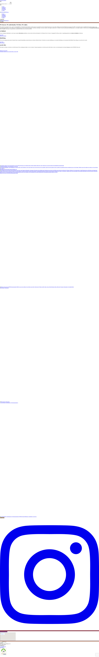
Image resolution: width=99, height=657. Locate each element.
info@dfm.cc (2, 647)
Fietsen (3, 13)
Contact (3, 17)
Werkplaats (4, 14)
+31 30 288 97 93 (3, 646)
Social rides (4, 16)
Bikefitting (4, 15)
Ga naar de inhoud (3, 0)
